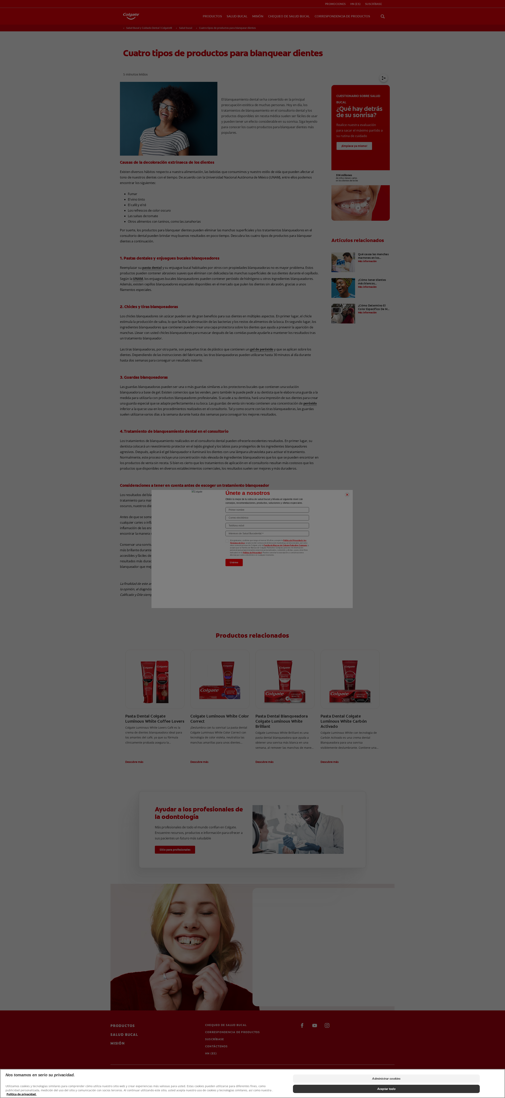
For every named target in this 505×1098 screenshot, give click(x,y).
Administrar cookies (386, 1078)
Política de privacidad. (21, 1094)
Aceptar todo (386, 1089)
